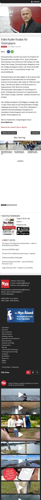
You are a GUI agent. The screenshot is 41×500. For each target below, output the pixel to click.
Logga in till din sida (23, 218)
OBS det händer (7, 334)
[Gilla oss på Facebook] (20, 315)
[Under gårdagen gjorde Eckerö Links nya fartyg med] (20, 461)
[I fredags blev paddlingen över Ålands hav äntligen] (20, 394)
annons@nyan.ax (23, 285)
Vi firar (4, 363)
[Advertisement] (20, 183)
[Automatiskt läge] (28, 372)
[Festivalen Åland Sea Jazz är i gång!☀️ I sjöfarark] (20, 408)
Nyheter (4, 46)
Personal (5, 330)
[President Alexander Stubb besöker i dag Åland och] (20, 434)
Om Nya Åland (6, 367)
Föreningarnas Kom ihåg (9, 352)
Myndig (4, 347)
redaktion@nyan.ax (23, 283)
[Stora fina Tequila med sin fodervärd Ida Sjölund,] (20, 487)
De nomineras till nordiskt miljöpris (19, 152)
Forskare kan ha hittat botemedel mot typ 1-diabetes (18, 253)
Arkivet (19, 221)
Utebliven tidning (7, 336)
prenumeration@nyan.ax (21, 289)
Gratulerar (5, 354)
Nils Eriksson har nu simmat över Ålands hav (6, 152)
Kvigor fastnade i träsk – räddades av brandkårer (17, 268)
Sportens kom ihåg (8, 343)
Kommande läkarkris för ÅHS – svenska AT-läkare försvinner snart (17, 263)
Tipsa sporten (6, 345)
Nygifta (4, 360)
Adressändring (6, 341)
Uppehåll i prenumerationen (11, 338)
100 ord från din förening (10, 349)
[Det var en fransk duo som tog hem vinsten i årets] (20, 448)
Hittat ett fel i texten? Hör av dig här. (14, 127)
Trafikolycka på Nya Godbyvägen (12, 257)
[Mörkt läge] (37, 372)
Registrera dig (21, 225)
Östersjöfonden (11, 205)
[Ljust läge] (33, 372)
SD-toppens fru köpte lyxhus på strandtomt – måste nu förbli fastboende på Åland (19, 244)
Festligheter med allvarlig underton (32, 152)
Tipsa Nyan (35, 133)
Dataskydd (15, 367)
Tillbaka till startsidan (9, 133)
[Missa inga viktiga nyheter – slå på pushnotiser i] (20, 474)
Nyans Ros (5, 358)
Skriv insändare (7, 332)
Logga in (36, 2)
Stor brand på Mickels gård (10, 249)
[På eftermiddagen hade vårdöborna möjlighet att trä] (20, 421)
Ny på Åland (5, 356)
